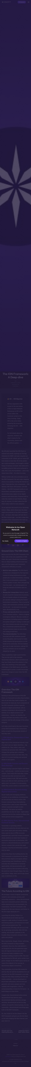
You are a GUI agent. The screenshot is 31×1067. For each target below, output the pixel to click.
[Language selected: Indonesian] (14, 1064)
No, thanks (5, 541)
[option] (1, 1062)
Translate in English (21, 541)
